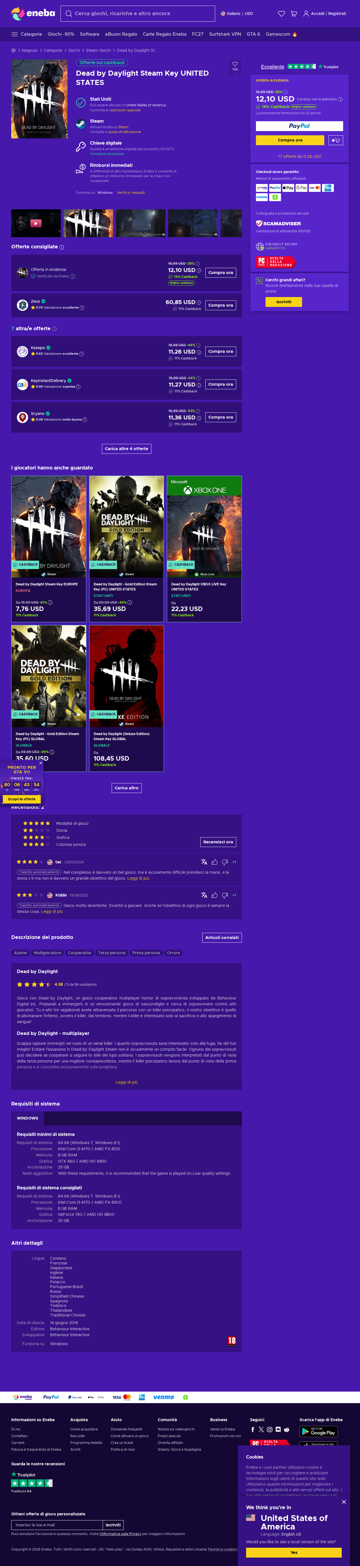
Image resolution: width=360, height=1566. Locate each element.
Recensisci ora (218, 842)
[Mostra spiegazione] (82, 307)
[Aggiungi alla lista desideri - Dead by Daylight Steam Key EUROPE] (76, 485)
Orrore (173, 953)
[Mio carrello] (294, 14)
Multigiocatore (47, 953)
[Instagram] (270, 1429)
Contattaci (19, 1436)
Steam (123, 127)
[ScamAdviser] (278, 224)
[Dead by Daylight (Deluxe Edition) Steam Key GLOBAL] (126, 669)
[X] (261, 1429)
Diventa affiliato (170, 1442)
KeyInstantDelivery (48, 381)
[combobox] (138, 13)
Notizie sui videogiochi (176, 1429)
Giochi (74, 51)
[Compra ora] (299, 126)
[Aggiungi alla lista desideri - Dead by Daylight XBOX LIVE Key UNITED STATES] (232, 485)
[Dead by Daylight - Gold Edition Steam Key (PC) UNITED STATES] (126, 519)
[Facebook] (253, 1429)
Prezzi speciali (169, 1436)
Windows (59, 1344)
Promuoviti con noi (225, 1436)
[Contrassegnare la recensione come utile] (214, 862)
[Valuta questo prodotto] (36, 984)
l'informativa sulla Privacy (120, 1534)
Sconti (75, 1449)
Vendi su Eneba (222, 1429)
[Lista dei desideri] (281, 14)
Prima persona (146, 953)
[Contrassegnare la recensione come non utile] (225, 862)
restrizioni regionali (125, 110)
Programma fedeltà (86, 1442)
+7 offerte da (299, 157)
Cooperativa (79, 953)
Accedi (317, 14)
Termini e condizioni (224, 1549)
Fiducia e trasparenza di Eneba (36, 1449)
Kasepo (38, 348)
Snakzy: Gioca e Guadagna (179, 1449)
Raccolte (77, 1436)
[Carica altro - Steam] (81, 124)
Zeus (35, 302)
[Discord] (278, 1429)
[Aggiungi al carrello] (335, 140)
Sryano (37, 414)
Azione (20, 953)
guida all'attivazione (125, 132)
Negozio (30, 51)
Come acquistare (84, 1429)
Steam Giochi (98, 51)
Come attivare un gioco (130, 1436)
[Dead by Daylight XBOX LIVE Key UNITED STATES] (204, 519)
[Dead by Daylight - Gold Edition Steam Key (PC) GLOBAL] (49, 669)
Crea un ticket (122, 1442)
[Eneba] (33, 13)
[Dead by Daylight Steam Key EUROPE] (49, 519)
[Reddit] (286, 1429)
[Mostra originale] (204, 862)
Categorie (53, 51)
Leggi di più (127, 1082)
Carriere (17, 1442)
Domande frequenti (126, 1429)
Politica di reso (123, 1449)
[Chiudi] (344, 1502)
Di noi (16, 1429)
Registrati (337, 14)
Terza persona (111, 953)
